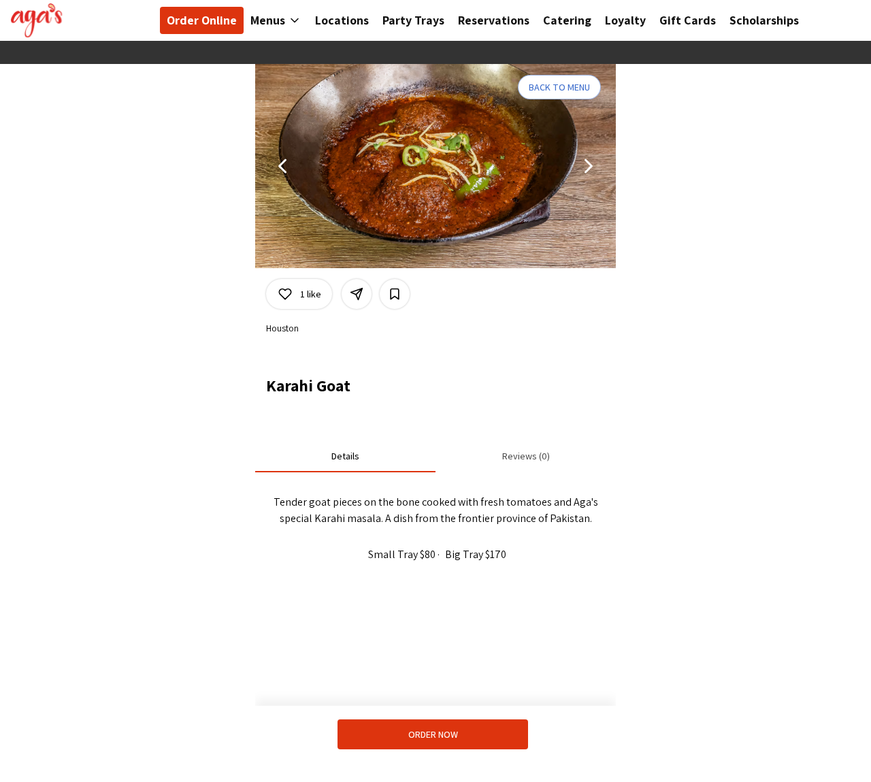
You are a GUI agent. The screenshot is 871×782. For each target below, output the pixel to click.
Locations (342, 20)
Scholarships (764, 20)
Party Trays (413, 20)
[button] (276, 20)
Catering (567, 20)
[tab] (345, 456)
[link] (433, 734)
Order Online (202, 20)
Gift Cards (687, 20)
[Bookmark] (395, 294)
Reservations (493, 20)
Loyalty (625, 20)
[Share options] (357, 294)
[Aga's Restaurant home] (72, 20)
